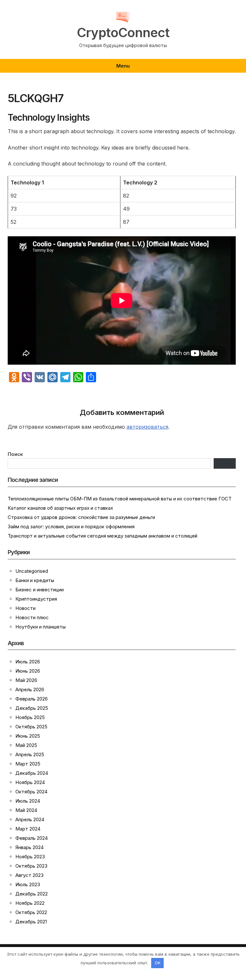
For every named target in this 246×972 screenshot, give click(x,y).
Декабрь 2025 (31, 708)
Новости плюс (32, 617)
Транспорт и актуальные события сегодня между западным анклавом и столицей (102, 536)
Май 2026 (26, 680)
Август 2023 (29, 875)
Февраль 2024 (31, 838)
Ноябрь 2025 (30, 717)
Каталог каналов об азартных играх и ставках (60, 508)
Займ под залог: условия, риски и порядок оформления (71, 526)
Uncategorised (31, 571)
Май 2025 (26, 745)
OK (157, 962)
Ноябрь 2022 (30, 903)
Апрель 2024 (29, 819)
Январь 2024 (29, 847)
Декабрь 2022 (31, 894)
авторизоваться (147, 427)
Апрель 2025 (29, 754)
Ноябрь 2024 (30, 782)
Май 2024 (26, 810)
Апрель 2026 (29, 689)
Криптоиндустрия (36, 599)
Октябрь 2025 (31, 727)
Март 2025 (27, 764)
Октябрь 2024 (31, 792)
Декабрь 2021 (31, 922)
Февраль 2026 (31, 699)
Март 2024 (27, 829)
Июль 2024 (27, 801)
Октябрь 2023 (31, 866)
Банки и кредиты (34, 580)
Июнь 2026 (27, 671)
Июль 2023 (27, 884)
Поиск (15, 454)
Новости (25, 608)
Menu (123, 66)
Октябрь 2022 (31, 912)
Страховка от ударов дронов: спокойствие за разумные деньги (81, 517)
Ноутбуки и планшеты (40, 627)
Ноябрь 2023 (30, 857)
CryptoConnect (123, 32)
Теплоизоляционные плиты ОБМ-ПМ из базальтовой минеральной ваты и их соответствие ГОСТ (120, 499)
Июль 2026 (27, 662)
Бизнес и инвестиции (39, 590)
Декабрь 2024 (31, 773)
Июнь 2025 (27, 736)
